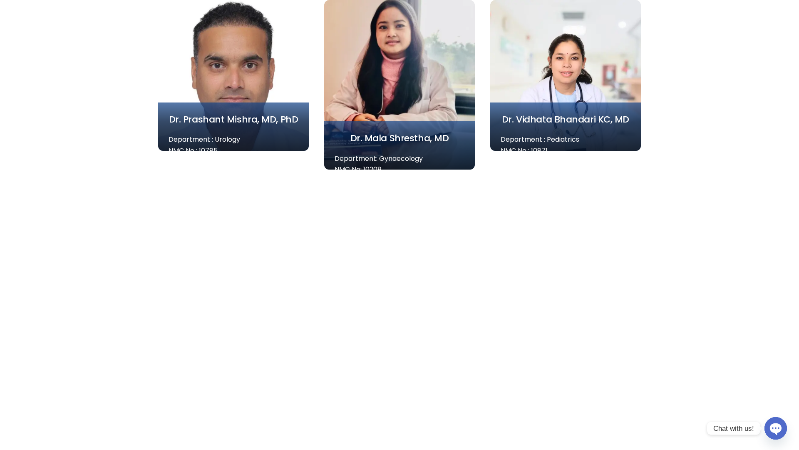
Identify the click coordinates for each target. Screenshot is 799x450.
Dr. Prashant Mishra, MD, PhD (233, 119)
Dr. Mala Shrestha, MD (399, 138)
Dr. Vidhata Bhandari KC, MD (565, 119)
